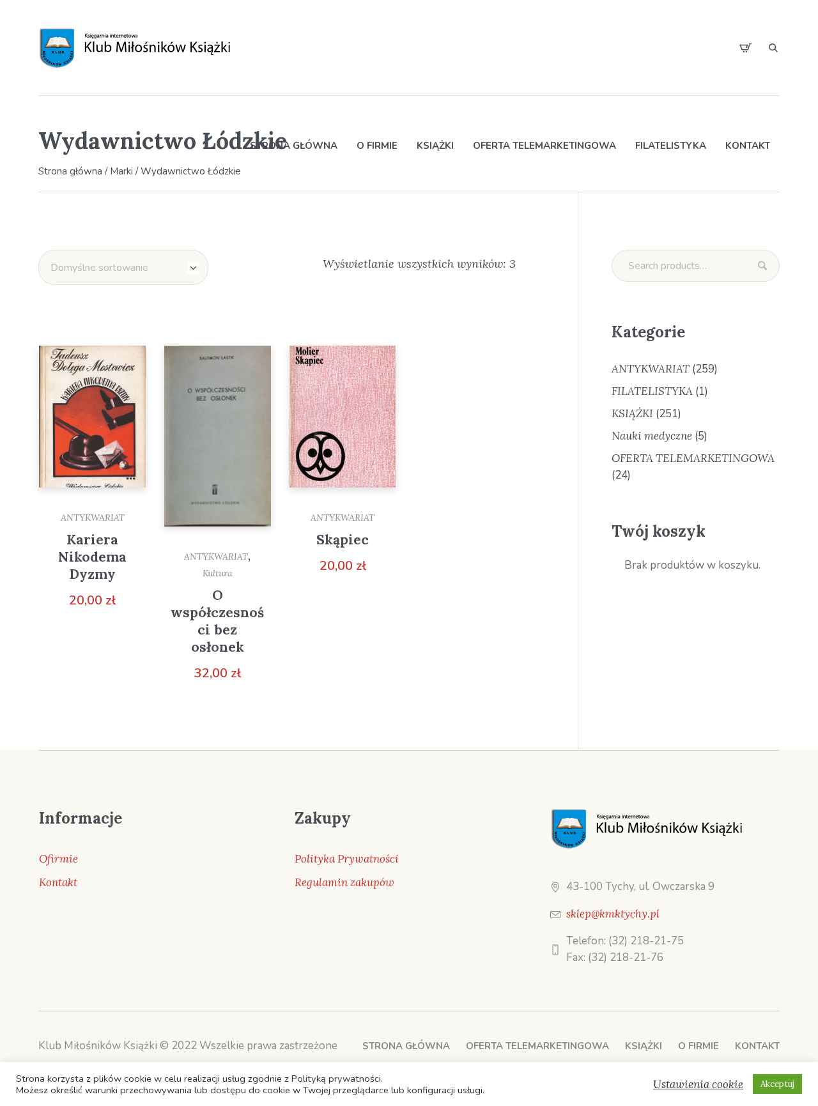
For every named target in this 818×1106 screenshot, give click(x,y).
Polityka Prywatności (347, 859)
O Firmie (698, 1046)
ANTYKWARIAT (93, 517)
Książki (643, 1046)
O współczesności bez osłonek (217, 621)
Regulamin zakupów (344, 882)
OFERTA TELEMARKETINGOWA (693, 458)
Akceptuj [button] (777, 1084)
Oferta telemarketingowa (537, 1046)
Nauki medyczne (652, 436)
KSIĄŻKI (632, 413)
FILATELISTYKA (652, 391)
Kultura (218, 573)
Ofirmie (58, 859)
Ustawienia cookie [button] (698, 1084)
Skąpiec (342, 539)
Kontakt (58, 882)
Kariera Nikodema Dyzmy (92, 557)
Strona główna (406, 1046)
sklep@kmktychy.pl (613, 914)
